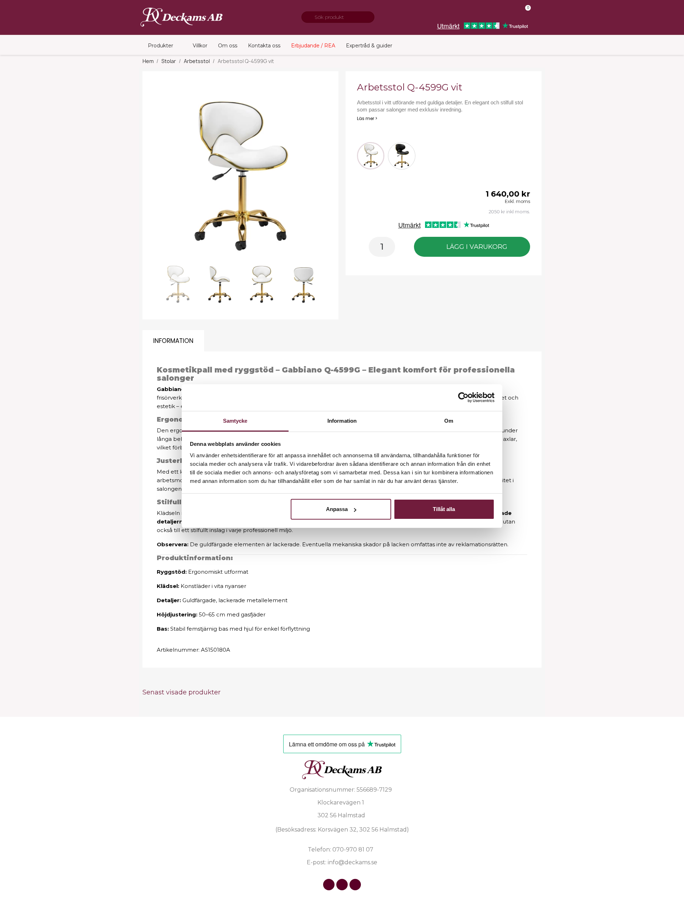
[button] (164, 176)
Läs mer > (367, 118)
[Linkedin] (355, 884)
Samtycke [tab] (235, 421)
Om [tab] (448, 421)
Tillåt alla (444, 509)
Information (173, 341)
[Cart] (525, 13)
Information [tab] (342, 421)
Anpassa (337, 509)
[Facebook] (329, 884)
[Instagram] (342, 884)
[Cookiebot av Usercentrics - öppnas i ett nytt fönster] (463, 397)
